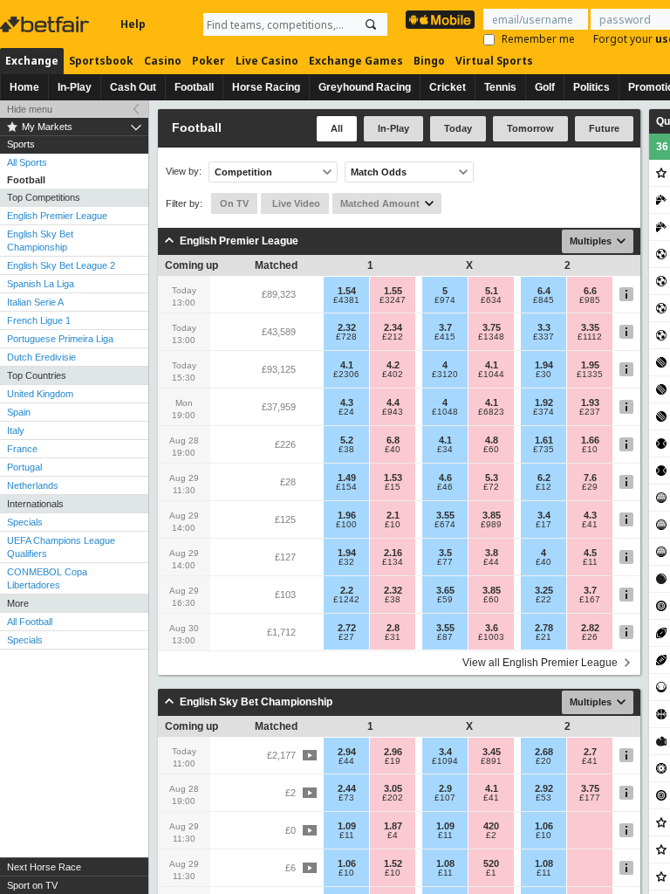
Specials (25, 522)
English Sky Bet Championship (40, 240)
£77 (445, 562)
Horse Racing (266, 87)
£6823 (491, 412)
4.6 (445, 477)
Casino (162, 60)
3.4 (543, 515)
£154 (346, 487)
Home (24, 87)
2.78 (544, 627)
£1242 (346, 599)
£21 (543, 637)
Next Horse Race (44, 867)
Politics (591, 87)
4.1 (346, 365)
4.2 (393, 365)
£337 (543, 337)
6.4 (543, 290)
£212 (392, 337)
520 (491, 863)
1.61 (544, 440)
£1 (491, 873)
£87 (445, 637)
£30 (543, 374)
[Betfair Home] (46, 24)
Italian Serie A (35, 302)
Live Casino (267, 60)
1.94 (544, 365)
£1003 (491, 637)
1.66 (590, 440)
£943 (392, 412)
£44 (491, 562)
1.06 (544, 826)
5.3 (491, 477)
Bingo (429, 60)
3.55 (445, 515)
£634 (491, 300)
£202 (392, 798)
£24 (346, 412)
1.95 (590, 365)
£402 (392, 374)
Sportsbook (101, 60)
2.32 (347, 327)
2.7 (590, 751)
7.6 (590, 477)
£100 (346, 524)
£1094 (445, 761)
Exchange (31, 60)
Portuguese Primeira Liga (60, 339)
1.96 (347, 515)
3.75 (491, 327)
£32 (346, 562)
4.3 (346, 402)
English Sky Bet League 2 (61, 265)
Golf (545, 87)
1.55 (393, 290)
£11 (590, 562)
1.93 (590, 402)
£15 (392, 487)
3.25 (544, 590)
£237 (589, 412)
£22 (543, 599)
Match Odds (379, 172)
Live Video (295, 203)
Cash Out (133, 87)
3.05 (393, 788)
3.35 (590, 327)
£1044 (491, 374)
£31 (392, 637)
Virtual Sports (494, 60)
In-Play (75, 87)
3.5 (445, 552)
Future (604, 128)
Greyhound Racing (364, 87)
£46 (445, 487)
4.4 (393, 402)
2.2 (346, 590)
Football (194, 87)
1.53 (393, 477)
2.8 (393, 627)
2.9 (445, 788)
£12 (543, 487)
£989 (491, 524)
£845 (543, 300)
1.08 (445, 863)
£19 (392, 761)
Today (458, 128)
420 (491, 826)
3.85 (491, 515)
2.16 (393, 552)
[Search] (370, 24)
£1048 (445, 412)
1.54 (347, 290)
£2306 (346, 374)
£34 (445, 449)
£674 (444, 524)
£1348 (491, 337)
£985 (589, 300)
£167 (589, 599)
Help (133, 24)
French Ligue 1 (39, 320)
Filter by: (184, 203)
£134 (392, 562)
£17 (543, 524)
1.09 (347, 826)
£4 (392, 835)
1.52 (393, 863)
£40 (392, 449)
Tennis (500, 87)
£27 (346, 637)
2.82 (590, 627)
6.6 (590, 290)
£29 (590, 487)
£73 (346, 798)
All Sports (27, 162)
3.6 (491, 627)
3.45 (491, 751)
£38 (346, 449)
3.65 (445, 590)
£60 (491, 449)
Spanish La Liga (40, 284)
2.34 (393, 327)
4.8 (491, 440)
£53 (543, 798)
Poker (208, 60)
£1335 (590, 374)
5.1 (491, 290)
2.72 (347, 627)
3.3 (543, 327)
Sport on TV (32, 885)
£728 (346, 337)
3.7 (445, 327)
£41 (590, 524)
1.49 (347, 477)
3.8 (491, 552)
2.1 (393, 515)
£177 (589, 798)
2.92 (544, 788)
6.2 (543, 477)
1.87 (393, 826)
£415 (444, 337)
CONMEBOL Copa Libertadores (47, 578)
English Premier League (57, 215)
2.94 (347, 751)
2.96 (393, 751)
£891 (491, 761)
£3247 (392, 300)
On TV (234, 203)
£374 (543, 412)
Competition (243, 172)
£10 (590, 449)
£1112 (590, 337)
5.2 (346, 440)
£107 (444, 798)
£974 (444, 300)
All (337, 128)
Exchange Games (356, 60)
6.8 (393, 440)
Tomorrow (530, 128)
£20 (543, 761)
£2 (491, 835)
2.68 (544, 751)
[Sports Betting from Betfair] (440, 19)
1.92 (544, 402)
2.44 (347, 788)
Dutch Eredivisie (41, 357)
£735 (543, 449)
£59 (445, 599)
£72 (491, 487)
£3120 (445, 374)
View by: (184, 171)
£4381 (346, 300)
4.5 (590, 552)
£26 (590, 637)
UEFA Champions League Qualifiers (61, 547)
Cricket (447, 87)
